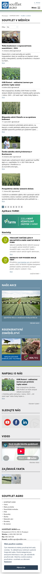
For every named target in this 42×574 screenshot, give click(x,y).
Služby (6, 516)
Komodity (7, 514)
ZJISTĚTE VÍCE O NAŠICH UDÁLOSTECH (20, 318)
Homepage (5, 15)
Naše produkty (9, 507)
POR (5, 512)
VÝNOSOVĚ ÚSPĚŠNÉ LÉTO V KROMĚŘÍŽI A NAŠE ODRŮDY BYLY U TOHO (25, 240)
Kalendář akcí (8, 519)
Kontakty (7, 521)
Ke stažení (7, 524)
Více (3, 63)
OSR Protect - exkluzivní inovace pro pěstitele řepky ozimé (26, 381)
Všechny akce (34, 323)
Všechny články (34, 403)
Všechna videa (34, 462)
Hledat (38, 2)
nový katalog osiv (23, 262)
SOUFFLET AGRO (14, 15)
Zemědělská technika (11, 509)
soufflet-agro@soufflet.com (17, 539)
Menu (34, 8)
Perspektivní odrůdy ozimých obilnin (17, 189)
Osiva (6, 504)
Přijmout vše (21, 567)
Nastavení (8, 562)
